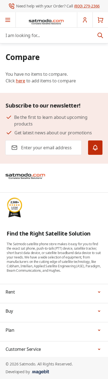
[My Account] (84, 20)
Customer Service (23, 349)
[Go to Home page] (46, 21)
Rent (10, 292)
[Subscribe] (95, 147)
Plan (10, 330)
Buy (9, 311)
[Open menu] (8, 20)
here (20, 81)
